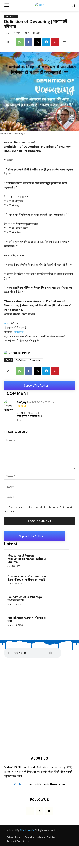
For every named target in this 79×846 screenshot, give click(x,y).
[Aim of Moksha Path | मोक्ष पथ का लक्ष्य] (57, 622)
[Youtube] (49, 811)
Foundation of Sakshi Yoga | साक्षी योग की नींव (25, 598)
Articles (10, 16)
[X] (37, 42)
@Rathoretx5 (27, 830)
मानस (6, 323)
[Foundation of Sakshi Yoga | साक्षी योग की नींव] (57, 602)
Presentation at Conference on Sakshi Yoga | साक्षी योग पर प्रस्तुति (28, 578)
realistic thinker (21, 353)
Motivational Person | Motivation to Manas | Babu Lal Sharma (27, 559)
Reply (20, 420)
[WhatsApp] (20, 42)
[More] (64, 42)
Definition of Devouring (28, 360)
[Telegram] (46, 42)
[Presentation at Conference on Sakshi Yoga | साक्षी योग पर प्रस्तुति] (57, 581)
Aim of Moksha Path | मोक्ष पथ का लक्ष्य (27, 619)
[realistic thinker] (6, 353)
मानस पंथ (18, 332)
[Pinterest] (55, 42)
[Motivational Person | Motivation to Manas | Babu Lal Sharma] (57, 560)
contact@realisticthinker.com (47, 784)
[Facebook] (28, 42)
